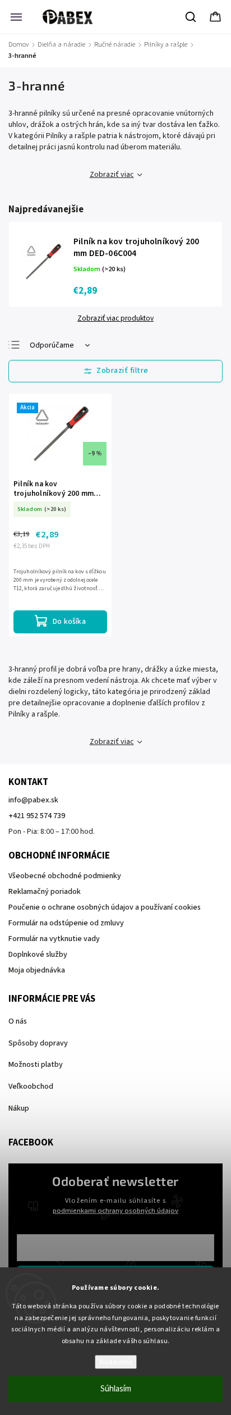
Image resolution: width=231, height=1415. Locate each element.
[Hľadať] (191, 17)
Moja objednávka (36, 970)
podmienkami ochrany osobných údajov (115, 1211)
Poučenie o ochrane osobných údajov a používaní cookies (104, 907)
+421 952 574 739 (36, 815)
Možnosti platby (35, 1064)
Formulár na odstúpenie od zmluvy (66, 923)
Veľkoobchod (30, 1086)
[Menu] (16, 17)
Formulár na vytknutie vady (54, 938)
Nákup (18, 1108)
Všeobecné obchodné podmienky (64, 876)
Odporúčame (52, 345)
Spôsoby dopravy (38, 1043)
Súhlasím (115, 1389)
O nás (17, 1021)
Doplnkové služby (37, 954)
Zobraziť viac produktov (115, 318)
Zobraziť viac (112, 174)
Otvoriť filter (115, 371)
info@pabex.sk (33, 800)
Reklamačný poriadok (44, 891)
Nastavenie (115, 1362)
